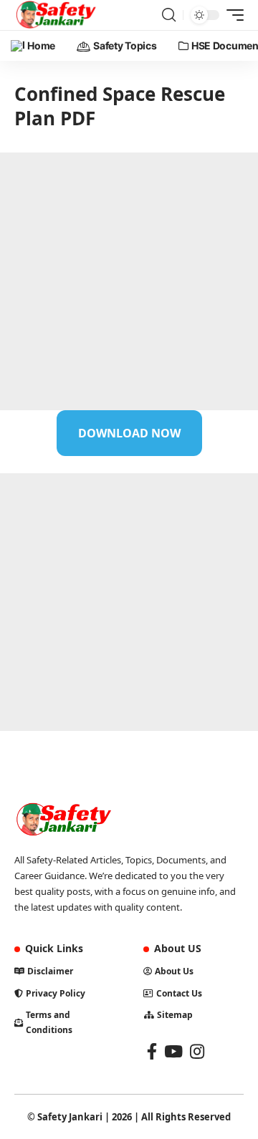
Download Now (129, 433)
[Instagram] (197, 1051)
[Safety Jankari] (56, 15)
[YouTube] (173, 1051)
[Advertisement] (129, 281)
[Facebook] (152, 1051)
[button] (168, 15)
